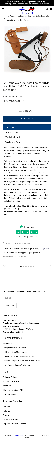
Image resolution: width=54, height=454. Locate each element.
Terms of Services (10, 419)
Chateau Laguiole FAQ (13, 390)
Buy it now (27, 119)
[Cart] (51, 9)
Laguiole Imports (17, 435)
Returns (6, 406)
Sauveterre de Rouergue (16, 153)
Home (24, 13)
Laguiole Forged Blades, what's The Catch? (22, 360)
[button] (47, 9)
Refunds (6, 411)
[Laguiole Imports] (27, 9)
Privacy (6, 415)
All (32, 13)
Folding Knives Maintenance (15, 352)
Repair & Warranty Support (14, 424)
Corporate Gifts (9, 394)
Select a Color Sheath (12, 96)
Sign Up (9, 305)
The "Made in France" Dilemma (16, 365)
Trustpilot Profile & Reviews (15, 348)
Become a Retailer (11, 381)
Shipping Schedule (11, 377)
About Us (7, 386)
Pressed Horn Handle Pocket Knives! (19, 356)
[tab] (27, 127)
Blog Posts (7, 343)
